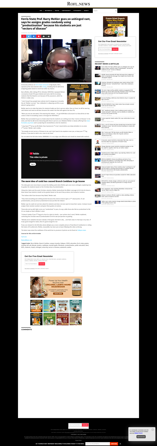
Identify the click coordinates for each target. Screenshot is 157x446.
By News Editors (110, 121)
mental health (53, 245)
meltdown (45, 245)
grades (86, 243)
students (27, 247)
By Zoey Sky (109, 198)
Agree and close (141, 436)
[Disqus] (56, 352)
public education (80, 245)
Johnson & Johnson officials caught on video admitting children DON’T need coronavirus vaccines (117, 195)
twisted (57, 10)
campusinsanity (66, 10)
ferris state (80, 243)
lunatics (39, 245)
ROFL (22, 247)
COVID (68, 243)
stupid (33, 247)
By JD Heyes (109, 115)
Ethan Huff (33, 33)
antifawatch (48, 10)
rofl (41, 10)
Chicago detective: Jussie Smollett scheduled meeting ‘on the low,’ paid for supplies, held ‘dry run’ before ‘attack (117, 147)
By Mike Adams (110, 171)
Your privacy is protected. (30, 268)
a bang (44, 87)
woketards (63, 247)
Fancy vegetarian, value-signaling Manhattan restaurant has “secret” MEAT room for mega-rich (116, 189)
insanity (86, 10)
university (45, 247)
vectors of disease (54, 247)
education (73, 243)
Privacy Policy (78, 440)
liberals (34, 245)
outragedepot (77, 10)
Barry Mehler (35, 243)
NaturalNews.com (26, 240)
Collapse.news (81, 230)
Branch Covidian (44, 243)
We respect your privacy (70, 432)
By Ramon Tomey (110, 101)
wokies (69, 247)
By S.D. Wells (109, 137)
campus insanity (55, 243)
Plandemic (61, 245)
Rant (87, 245)
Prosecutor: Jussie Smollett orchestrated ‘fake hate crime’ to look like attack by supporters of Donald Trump (117, 140)
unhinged (38, 247)
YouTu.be (24, 237)
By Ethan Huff (109, 71)
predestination (69, 245)
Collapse (62, 243)
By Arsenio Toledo (111, 185)
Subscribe (114, 444)
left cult (29, 245)
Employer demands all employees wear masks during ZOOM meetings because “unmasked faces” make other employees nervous (117, 84)
